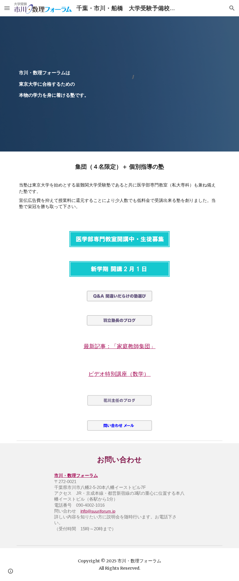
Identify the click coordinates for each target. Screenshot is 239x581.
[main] (119, 83)
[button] (7, 8)
